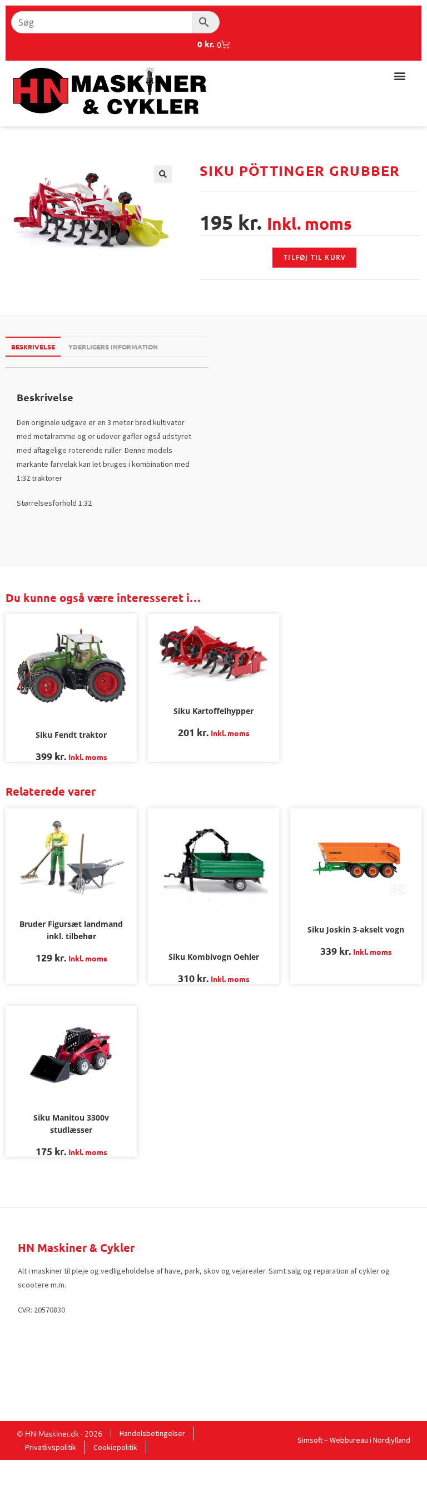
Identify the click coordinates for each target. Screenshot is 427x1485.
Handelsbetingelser (152, 1433)
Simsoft (309, 1440)
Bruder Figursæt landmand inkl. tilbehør (71, 930)
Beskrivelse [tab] (33, 346)
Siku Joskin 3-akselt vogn (355, 929)
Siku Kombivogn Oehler (213, 956)
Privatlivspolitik (50, 1447)
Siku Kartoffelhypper (213, 711)
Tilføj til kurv (314, 257)
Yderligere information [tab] (113, 346)
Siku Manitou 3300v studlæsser (71, 1123)
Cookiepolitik (115, 1447)
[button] (399, 75)
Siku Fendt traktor (71, 734)
